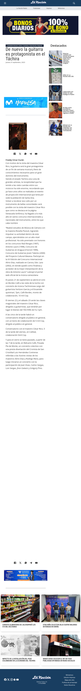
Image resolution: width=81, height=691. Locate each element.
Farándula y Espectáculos (30, 45)
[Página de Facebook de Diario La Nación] (5, 680)
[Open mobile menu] (5, 3)
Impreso (49, 8)
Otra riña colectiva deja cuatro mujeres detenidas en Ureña (60, 626)
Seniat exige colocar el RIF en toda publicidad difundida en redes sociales (59, 660)
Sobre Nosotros (69, 685)
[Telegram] (30, 153)
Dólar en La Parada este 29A (68, 75)
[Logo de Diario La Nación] (41, 678)
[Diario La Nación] (38, 3)
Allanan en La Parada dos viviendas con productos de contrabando (67, 127)
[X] (20, 153)
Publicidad (36, 8)
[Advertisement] (25, 77)
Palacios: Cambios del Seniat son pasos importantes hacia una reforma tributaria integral (68, 58)
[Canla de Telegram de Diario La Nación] (15, 680)
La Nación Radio (21, 8)
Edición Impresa (69, 677)
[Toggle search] (74, 3)
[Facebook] (14, 153)
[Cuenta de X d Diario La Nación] (8, 680)
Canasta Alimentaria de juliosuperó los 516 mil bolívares (18, 626)
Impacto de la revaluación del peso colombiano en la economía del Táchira (18, 660)
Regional (39, 45)
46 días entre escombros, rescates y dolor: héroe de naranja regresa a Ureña (68, 110)
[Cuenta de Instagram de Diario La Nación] (11, 680)
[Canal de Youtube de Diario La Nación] (17, 680)
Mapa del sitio (69, 680)
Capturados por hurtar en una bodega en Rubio (68, 93)
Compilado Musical (12, 45)
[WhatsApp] (25, 153)
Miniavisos (61, 8)
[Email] (36, 153)
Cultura (20, 45)
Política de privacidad (69, 682)
